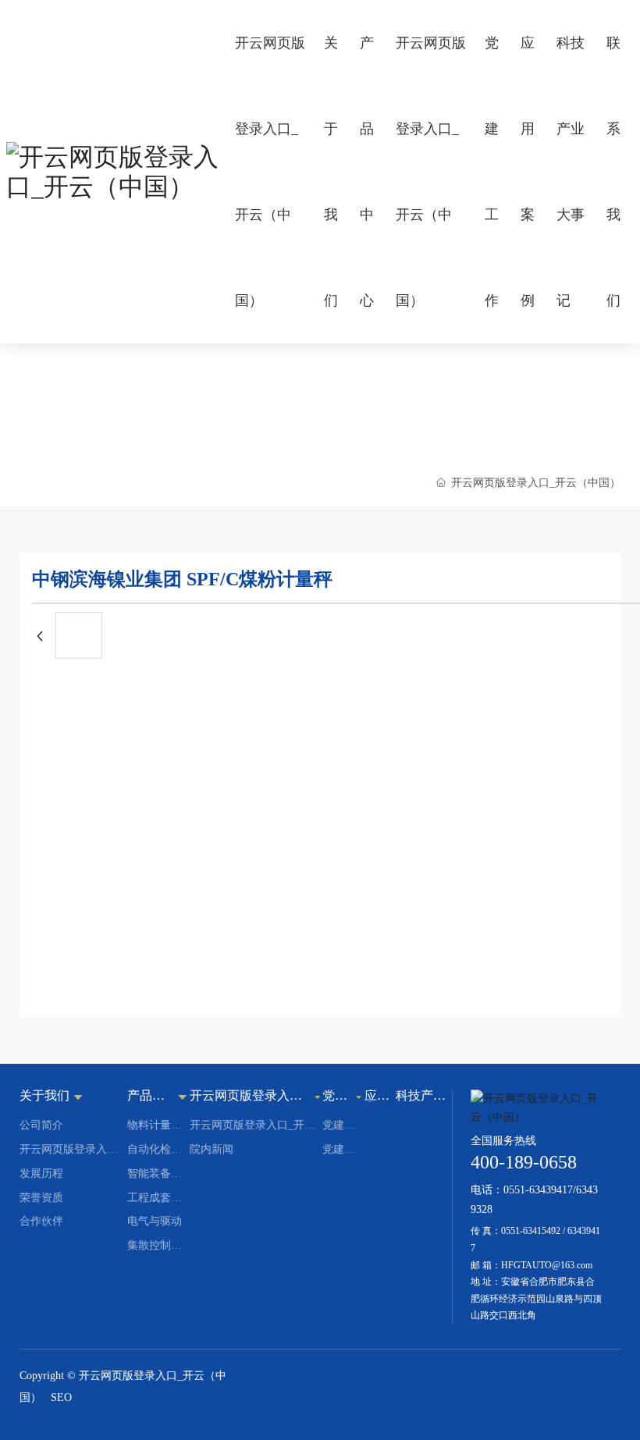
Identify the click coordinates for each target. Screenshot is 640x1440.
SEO (61, 1397)
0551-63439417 (538, 1190)
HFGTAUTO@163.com (546, 1265)
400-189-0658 (524, 1162)
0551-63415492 (530, 1230)
